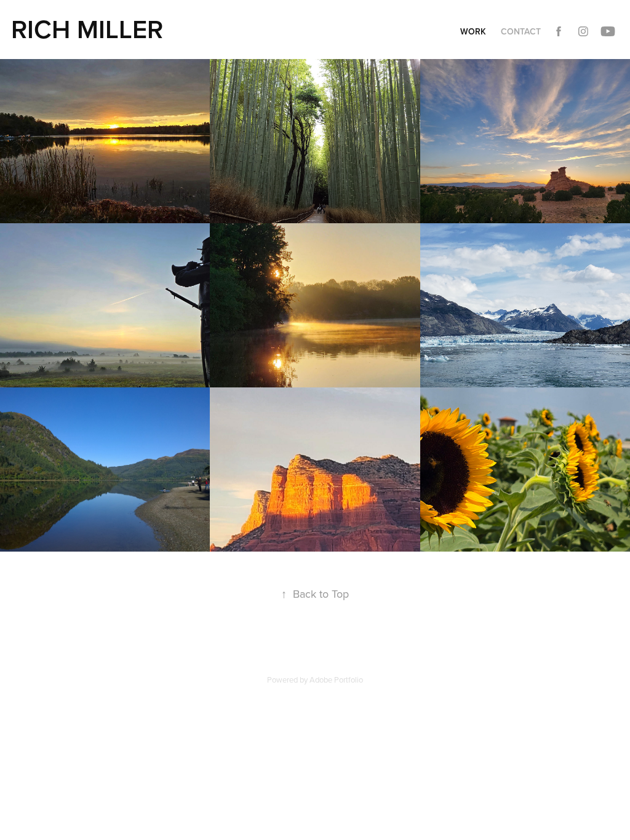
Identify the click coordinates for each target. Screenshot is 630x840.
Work (473, 31)
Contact (521, 31)
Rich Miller (87, 28)
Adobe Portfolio (336, 679)
